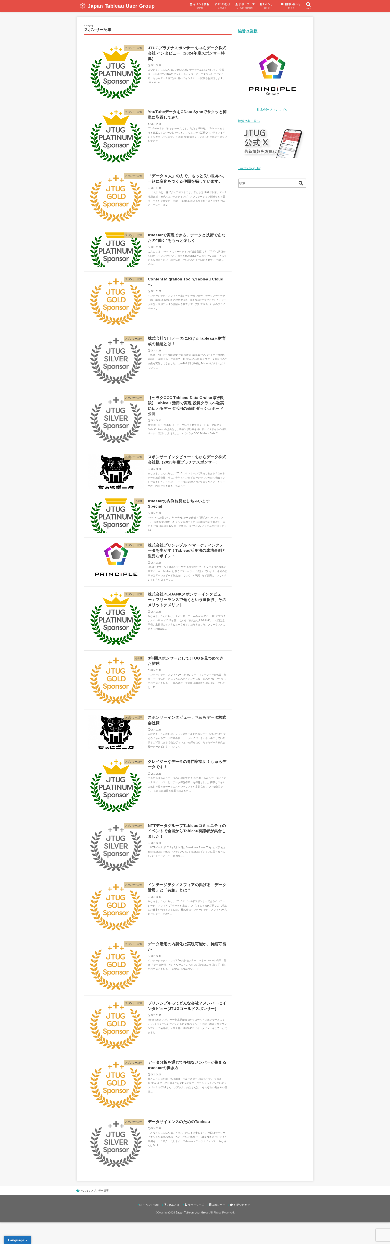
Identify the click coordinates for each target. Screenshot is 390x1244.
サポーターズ (246, 6)
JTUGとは (223, 6)
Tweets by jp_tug (249, 168)
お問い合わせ (292, 6)
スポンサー (269, 6)
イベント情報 (200, 6)
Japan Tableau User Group (121, 6)
